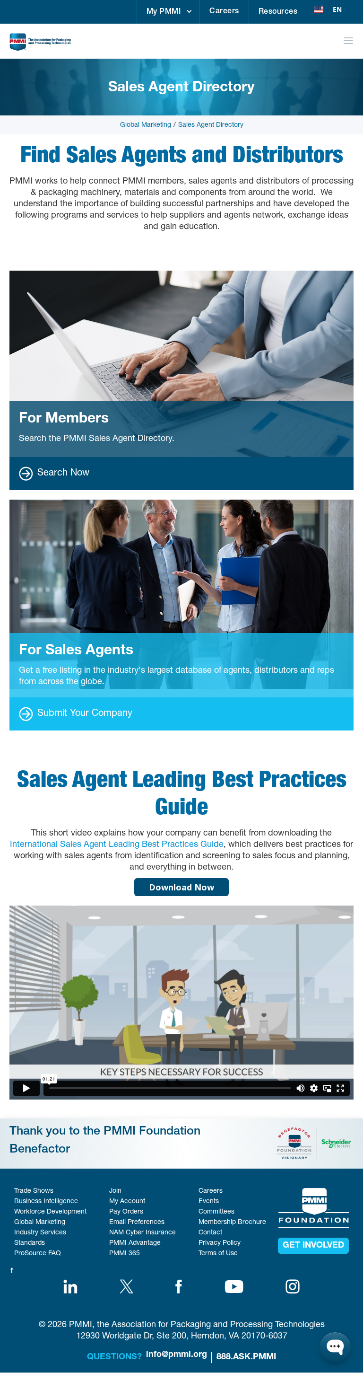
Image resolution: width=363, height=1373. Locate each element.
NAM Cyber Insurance (142, 1233)
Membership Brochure (232, 1222)
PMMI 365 (124, 1253)
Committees (216, 1212)
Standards (29, 1243)
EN (337, 9)
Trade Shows (33, 1191)
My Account (127, 1201)
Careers (224, 12)
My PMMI (164, 12)
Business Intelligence (46, 1201)
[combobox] (328, 9)
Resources (278, 12)
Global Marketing (145, 125)
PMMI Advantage (135, 1243)
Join (115, 1191)
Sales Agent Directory (210, 125)
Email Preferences (136, 1222)
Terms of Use (218, 1253)
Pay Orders (126, 1212)
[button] (168, 12)
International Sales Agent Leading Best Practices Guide (117, 845)
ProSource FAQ (37, 1253)
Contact (210, 1233)
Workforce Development (50, 1212)
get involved (313, 1245)
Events (209, 1201)
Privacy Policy (220, 1243)
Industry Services (40, 1233)
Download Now (181, 887)
